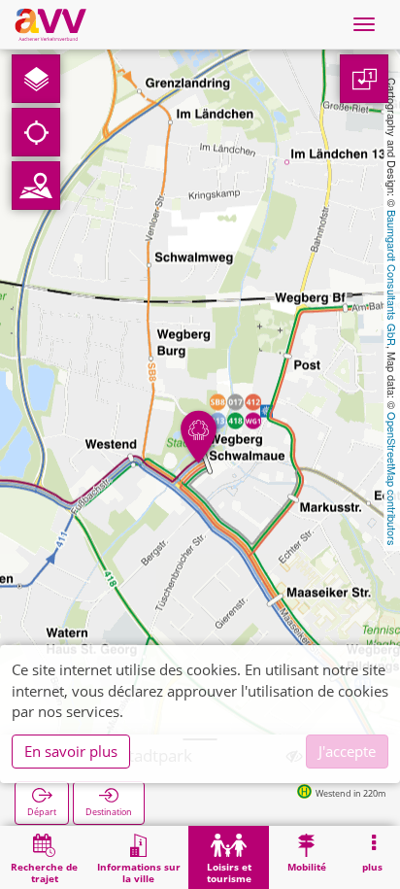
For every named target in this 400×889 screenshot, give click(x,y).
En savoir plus (70, 751)
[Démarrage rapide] (36, 78)
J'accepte (347, 751)
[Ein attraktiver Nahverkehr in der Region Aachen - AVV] (50, 24)
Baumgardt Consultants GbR (392, 278)
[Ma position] (36, 132)
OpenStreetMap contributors (392, 479)
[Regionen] (36, 185)
